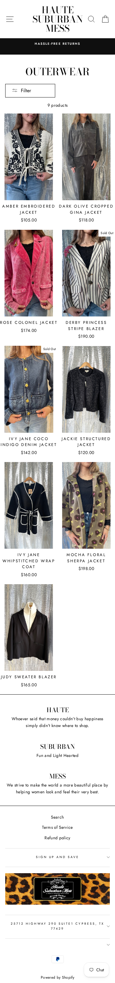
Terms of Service (57, 827)
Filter (26, 90)
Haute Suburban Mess (58, 19)
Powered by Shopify (57, 977)
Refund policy (57, 838)
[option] (57, 43)
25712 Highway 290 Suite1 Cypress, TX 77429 (57, 926)
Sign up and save (57, 857)
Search (57, 817)
